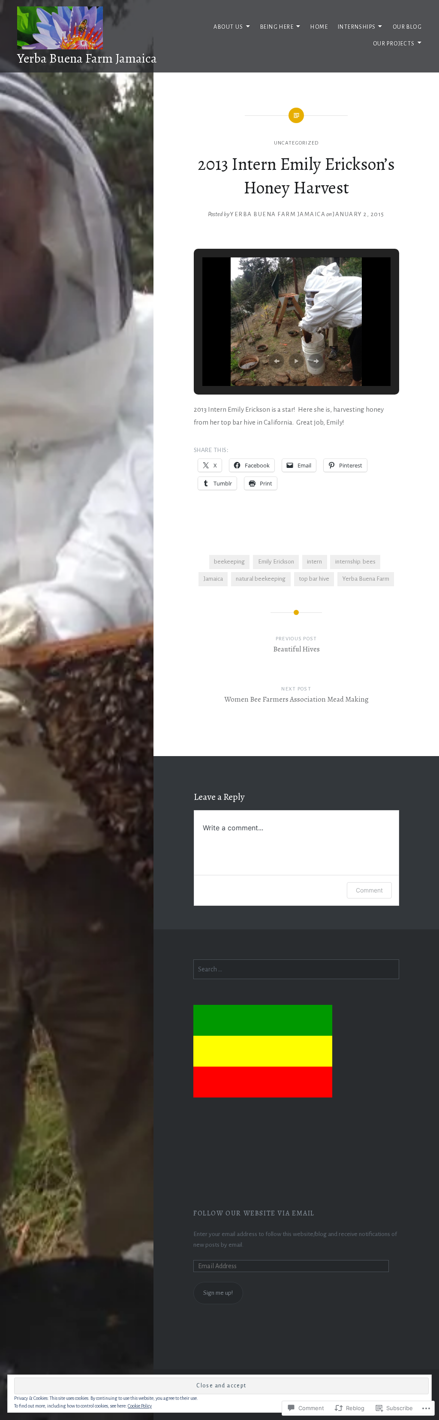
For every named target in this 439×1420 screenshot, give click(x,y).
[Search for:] (296, 969)
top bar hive (314, 579)
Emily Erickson (276, 561)
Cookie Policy (140, 1405)
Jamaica (213, 579)
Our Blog (407, 27)
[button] (276, 361)
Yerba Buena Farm (366, 579)
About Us (228, 27)
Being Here (277, 27)
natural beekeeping (261, 579)
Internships (357, 27)
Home (319, 27)
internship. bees (355, 561)
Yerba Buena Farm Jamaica (87, 58)
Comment (369, 890)
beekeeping (229, 561)
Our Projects (394, 44)
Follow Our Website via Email (254, 1213)
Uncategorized (296, 143)
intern (314, 561)
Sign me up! (218, 1293)
